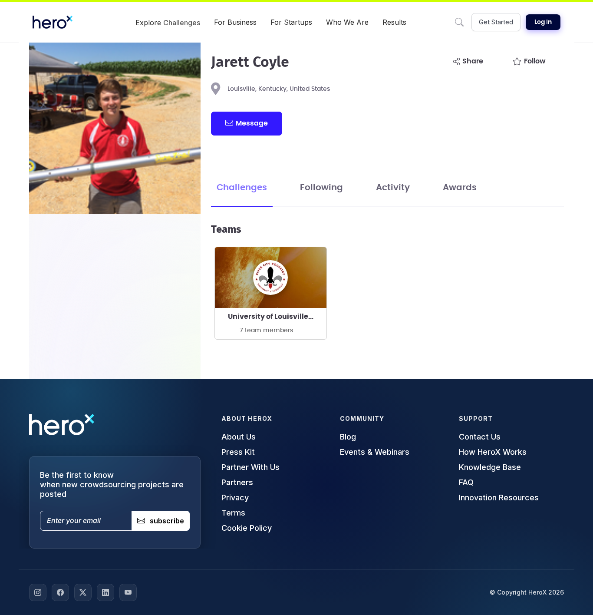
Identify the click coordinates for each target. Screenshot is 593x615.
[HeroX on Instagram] (37, 592)
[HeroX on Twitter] (83, 592)
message (252, 123)
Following (321, 187)
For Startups (291, 22)
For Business (235, 22)
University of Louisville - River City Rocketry (277, 316)
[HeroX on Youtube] (128, 592)
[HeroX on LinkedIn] (105, 592)
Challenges (242, 187)
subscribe (167, 520)
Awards (460, 187)
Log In (543, 22)
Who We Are (347, 22)
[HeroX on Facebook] (60, 592)
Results (394, 22)
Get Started (496, 22)
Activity (393, 187)
